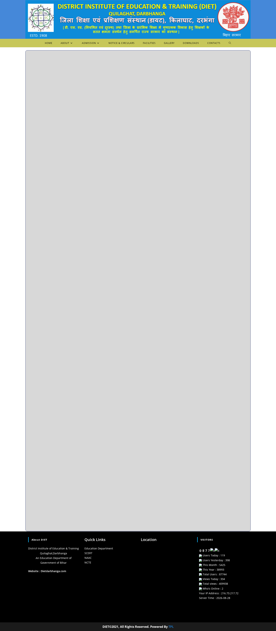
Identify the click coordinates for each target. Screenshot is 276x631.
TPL (171, 627)
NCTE (87, 562)
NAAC (88, 558)
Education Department (98, 548)
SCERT (88, 553)
